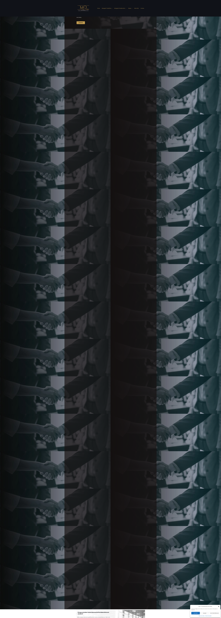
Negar (204, 613)
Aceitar (195, 613)
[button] (218, 606)
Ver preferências (214, 613)
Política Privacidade (208, 615)
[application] (111, 8)
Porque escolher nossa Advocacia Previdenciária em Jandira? (93, 613)
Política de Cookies (202, 615)
